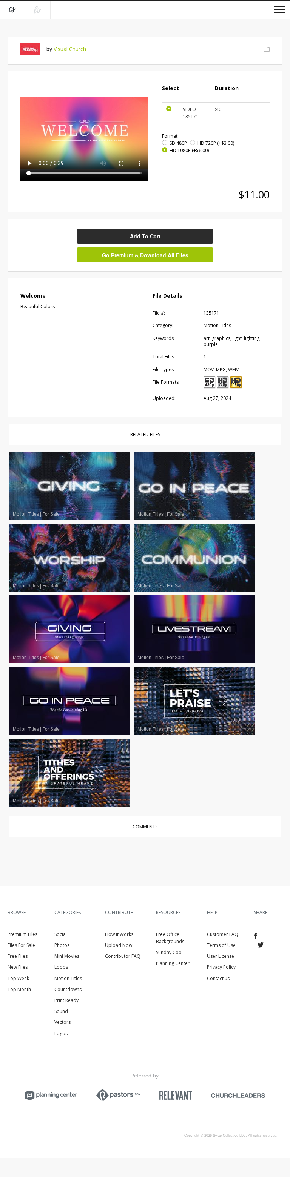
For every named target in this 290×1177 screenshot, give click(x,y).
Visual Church (70, 48)
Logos (61, 1033)
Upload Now (118, 945)
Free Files (18, 956)
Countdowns (68, 989)
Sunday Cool (169, 952)
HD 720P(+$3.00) (215, 143)
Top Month (19, 989)
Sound (61, 1011)
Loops (61, 967)
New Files (18, 967)
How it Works (119, 934)
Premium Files (22, 934)
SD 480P (178, 143)
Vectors (62, 1022)
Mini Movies (66, 956)
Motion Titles (68, 978)
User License (220, 956)
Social (60, 934)
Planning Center (173, 963)
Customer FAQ (222, 934)
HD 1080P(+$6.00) (189, 150)
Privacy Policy (221, 967)
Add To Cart (145, 236)
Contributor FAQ (122, 956)
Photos (61, 945)
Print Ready (66, 1000)
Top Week (18, 978)
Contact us (218, 978)
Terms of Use (221, 945)
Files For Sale (21, 945)
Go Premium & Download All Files (145, 255)
